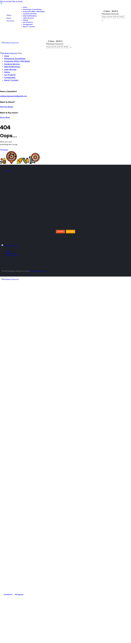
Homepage (4, 150)
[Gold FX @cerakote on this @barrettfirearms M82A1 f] (89, 197)
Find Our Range (6, 107)
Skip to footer (17, 1)
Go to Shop (5, 117)
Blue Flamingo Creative (38, 271)
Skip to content (6, 1)
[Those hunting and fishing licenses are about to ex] (42, 206)
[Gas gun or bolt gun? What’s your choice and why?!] (65, 205)
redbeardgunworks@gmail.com (13, 96)
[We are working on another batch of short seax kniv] (112, 198)
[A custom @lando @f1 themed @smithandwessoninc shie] (19, 200)
